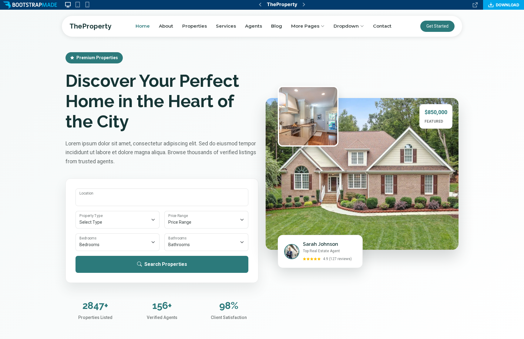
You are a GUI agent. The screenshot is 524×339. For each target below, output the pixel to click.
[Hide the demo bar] (475, 5)
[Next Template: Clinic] (303, 4)
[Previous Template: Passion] (260, 4)
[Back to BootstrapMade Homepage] (30, 5)
